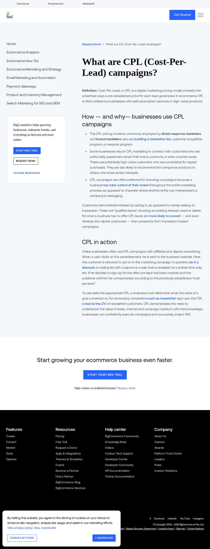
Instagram (198, 518)
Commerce (23, 3)
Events (60, 465)
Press (157, 465)
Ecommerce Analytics (23, 52)
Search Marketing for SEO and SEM (33, 103)
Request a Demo (66, 447)
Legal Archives (166, 528)
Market (10, 447)
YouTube (185, 518)
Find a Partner (64, 476)
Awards (159, 447)
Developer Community (119, 465)
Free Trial (61, 442)
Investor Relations (165, 470)
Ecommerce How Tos (23, 61)
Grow (9, 453)
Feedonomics (55, 3)
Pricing (60, 436)
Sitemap (180, 528)
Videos (109, 447)
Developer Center (116, 459)
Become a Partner (67, 470)
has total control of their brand (125, 185)
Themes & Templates (69, 459)
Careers (159, 442)
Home (11, 44)
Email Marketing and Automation (31, 78)
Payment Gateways (21, 86)
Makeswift (88, 3)
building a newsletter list (152, 139)
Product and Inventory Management (34, 95)
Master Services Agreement (141, 528)
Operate (11, 459)
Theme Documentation (120, 476)
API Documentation (117, 470)
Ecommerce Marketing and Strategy (34, 69)
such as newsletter (162, 298)
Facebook (159, 518)
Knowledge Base (116, 442)
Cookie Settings (195, 528)
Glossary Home (91, 44)
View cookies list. (45, 527)
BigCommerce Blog (68, 482)
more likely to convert (165, 216)
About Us (160, 436)
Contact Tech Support (119, 453)
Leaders (159, 459)
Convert (11, 442)
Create (10, 436)
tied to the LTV (95, 304)
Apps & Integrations (68, 453)
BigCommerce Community (122, 436)
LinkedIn (172, 518)
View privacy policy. (20, 527)
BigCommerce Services (71, 488)
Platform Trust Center (168, 453)
